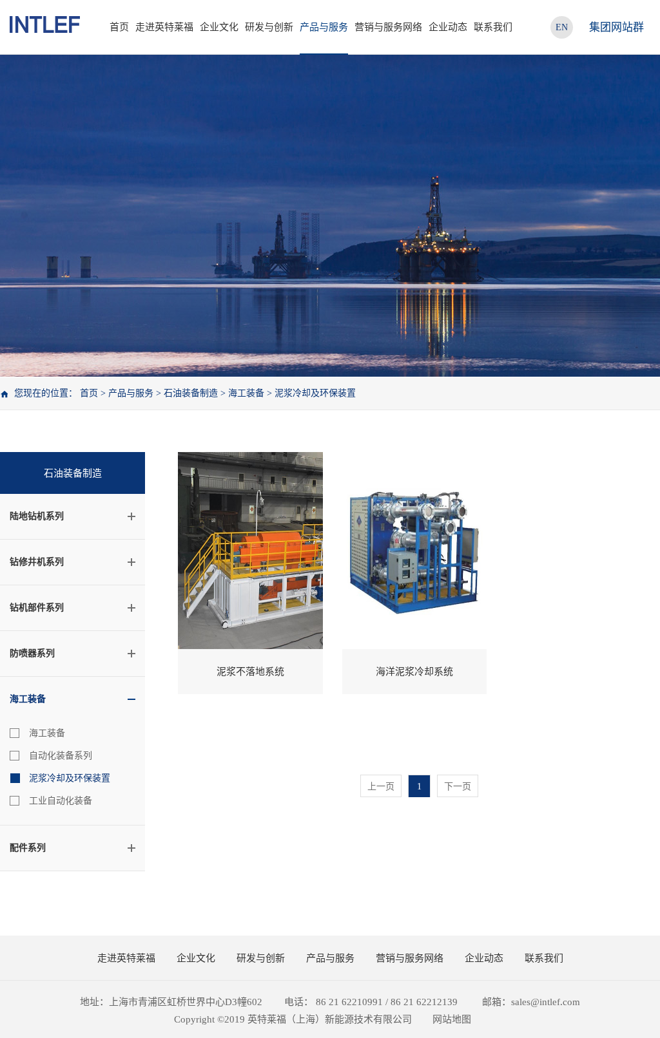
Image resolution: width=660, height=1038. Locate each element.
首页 (119, 27)
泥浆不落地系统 (250, 671)
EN (562, 27)
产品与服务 (130, 393)
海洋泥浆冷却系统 (414, 671)
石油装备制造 (191, 393)
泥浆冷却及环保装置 (315, 393)
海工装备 (246, 393)
